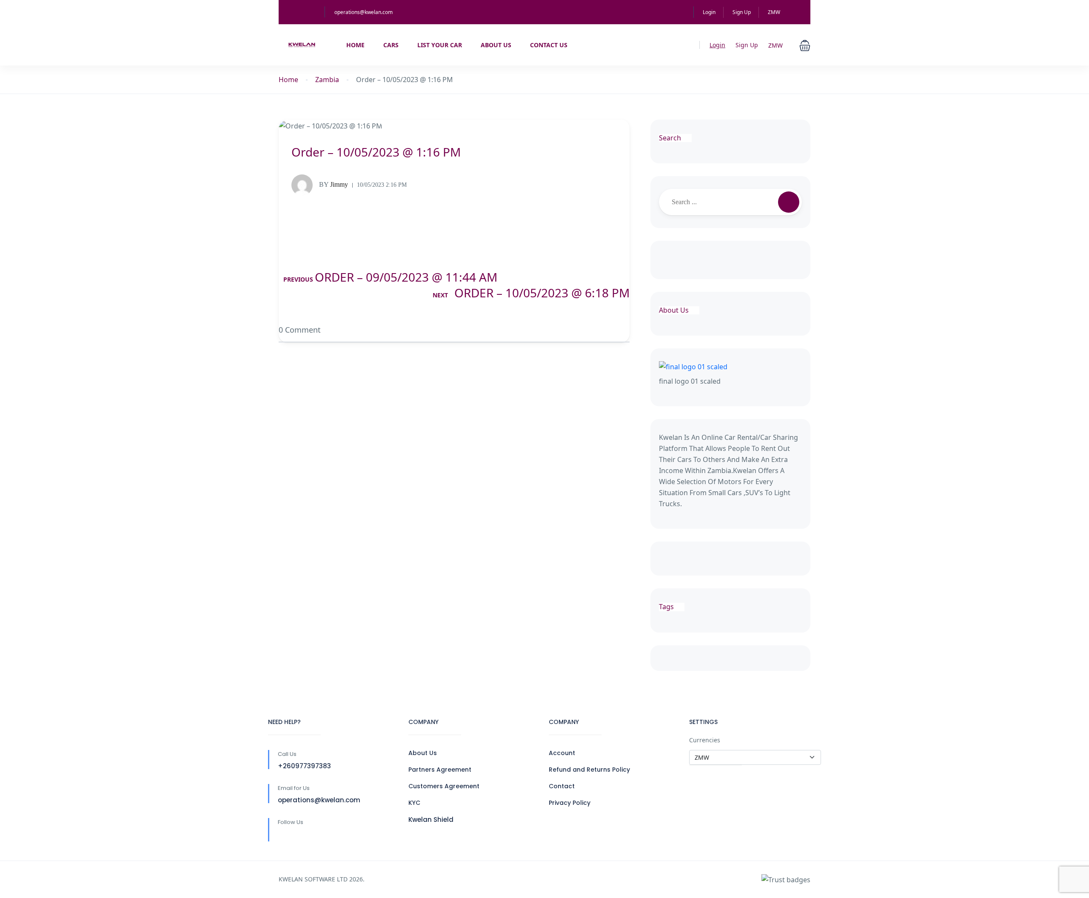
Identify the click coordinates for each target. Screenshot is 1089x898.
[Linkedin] (301, 836)
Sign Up (742, 12)
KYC (414, 802)
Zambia (327, 79)
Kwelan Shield (430, 819)
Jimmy (333, 184)
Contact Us (548, 45)
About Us (496, 45)
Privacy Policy (569, 802)
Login (709, 12)
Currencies (704, 740)
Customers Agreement (443, 786)
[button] (804, 45)
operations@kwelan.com (363, 12)
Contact (562, 786)
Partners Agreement (439, 769)
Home (355, 45)
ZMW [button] (774, 12)
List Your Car (439, 45)
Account (562, 753)
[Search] (788, 202)
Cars (391, 45)
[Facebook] (283, 836)
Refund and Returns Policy (589, 769)
